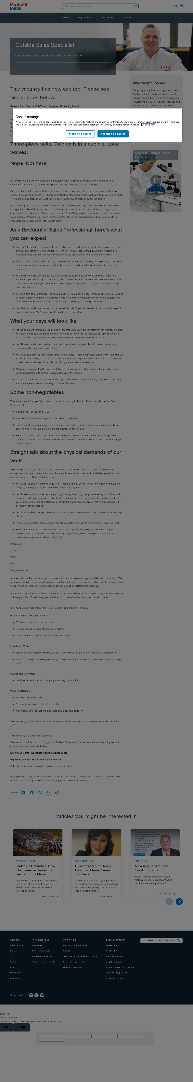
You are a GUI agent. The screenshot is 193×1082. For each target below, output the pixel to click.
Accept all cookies (113, 134)
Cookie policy (148, 125)
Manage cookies (80, 134)
